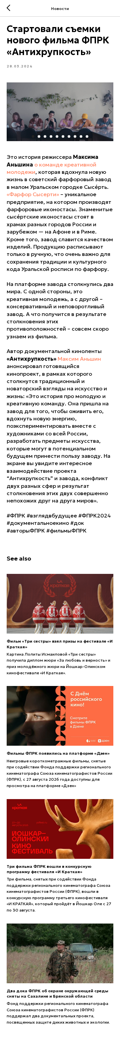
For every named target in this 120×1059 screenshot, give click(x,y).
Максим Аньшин (79, 358)
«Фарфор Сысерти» (33, 194)
